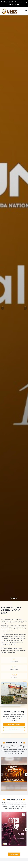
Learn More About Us (14, 724)
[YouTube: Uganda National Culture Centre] (18, 5)
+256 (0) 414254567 (8, 2)
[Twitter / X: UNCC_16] (13, 5)
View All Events (14, 854)
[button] (14, 829)
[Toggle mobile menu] (26, 11)
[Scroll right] (26, 774)
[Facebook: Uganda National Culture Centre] (10, 5)
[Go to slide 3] (15, 598)
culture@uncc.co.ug (22, 2)
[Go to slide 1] (11, 598)
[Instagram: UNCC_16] (15, 5)
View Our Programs (14, 729)
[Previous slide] (2, 308)
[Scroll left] (1, 774)
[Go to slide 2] (13, 598)
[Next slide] (25, 308)
